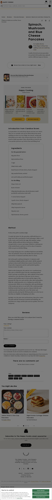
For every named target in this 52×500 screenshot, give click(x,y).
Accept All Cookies (40, 496)
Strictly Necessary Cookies (40, 493)
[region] (26, 494)
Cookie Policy (19, 498)
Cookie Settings (41, 490)
